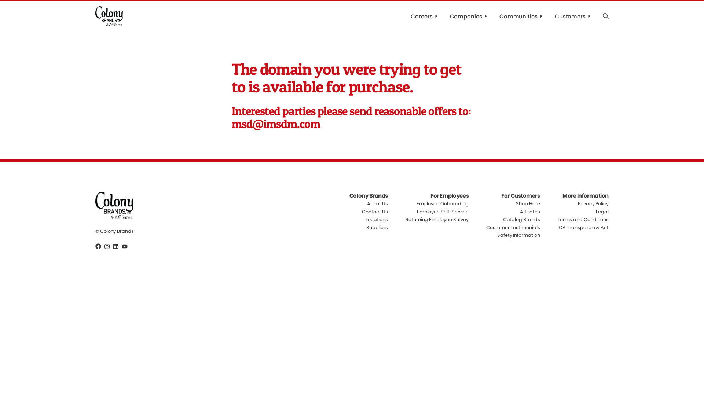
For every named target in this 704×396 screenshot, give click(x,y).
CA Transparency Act (584, 227)
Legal (602, 212)
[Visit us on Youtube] (125, 246)
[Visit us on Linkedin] (116, 246)
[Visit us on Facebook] (98, 246)
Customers (570, 16)
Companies (466, 16)
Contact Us (375, 212)
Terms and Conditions (583, 219)
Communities (518, 16)
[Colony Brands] (109, 16)
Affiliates (530, 212)
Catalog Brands (521, 219)
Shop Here (528, 204)
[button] (606, 16)
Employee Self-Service (443, 212)
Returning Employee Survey (437, 219)
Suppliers (377, 227)
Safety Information (518, 235)
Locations (377, 219)
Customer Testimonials (513, 227)
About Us (377, 204)
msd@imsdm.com (276, 124)
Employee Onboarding (443, 204)
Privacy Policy (593, 204)
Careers (421, 16)
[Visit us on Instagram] (107, 246)
